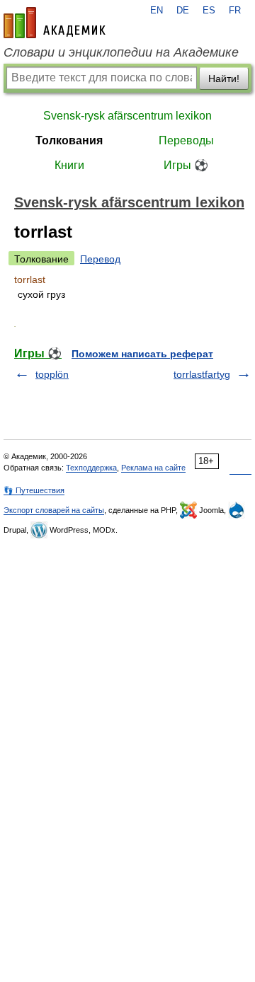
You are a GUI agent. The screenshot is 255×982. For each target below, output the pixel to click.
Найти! (223, 78)
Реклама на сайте (153, 467)
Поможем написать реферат (142, 353)
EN (156, 11)
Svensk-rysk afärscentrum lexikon (127, 116)
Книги (69, 165)
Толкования (69, 140)
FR (235, 11)
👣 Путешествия (34, 490)
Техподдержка (91, 467)
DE (182, 11)
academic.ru (55, 22)
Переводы (186, 140)
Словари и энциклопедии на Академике (121, 52)
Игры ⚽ (186, 165)
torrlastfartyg (202, 374)
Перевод (100, 259)
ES (209, 11)
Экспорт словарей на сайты (54, 510)
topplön (52, 374)
